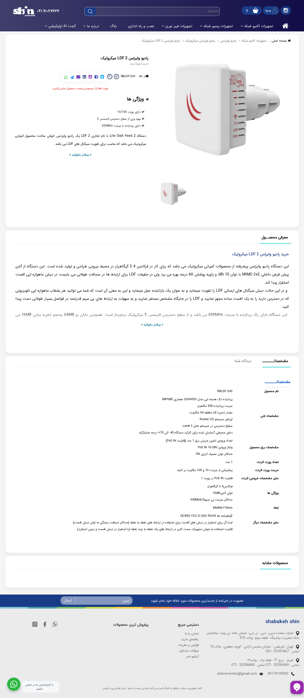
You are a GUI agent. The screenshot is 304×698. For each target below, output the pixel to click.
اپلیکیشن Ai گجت (62, 26)
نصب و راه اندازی (141, 26)
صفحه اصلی (279, 40)
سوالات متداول (189, 650)
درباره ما (93, 26)
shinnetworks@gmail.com (237, 673)
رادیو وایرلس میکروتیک (200, 40)
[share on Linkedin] (84, 77)
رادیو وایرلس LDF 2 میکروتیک (161, 40)
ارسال (68, 600)
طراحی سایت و (141, 688)
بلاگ (113, 26)
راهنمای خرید (190, 639)
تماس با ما (192, 633)
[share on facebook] (96, 77)
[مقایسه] (109, 76)
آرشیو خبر (192, 656)
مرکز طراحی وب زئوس (114, 688)
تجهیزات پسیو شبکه (218, 26)
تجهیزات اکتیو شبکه (258, 26)
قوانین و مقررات (188, 645)
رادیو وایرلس (228, 40)
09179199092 (278, 673)
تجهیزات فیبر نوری (178, 26)
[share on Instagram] (90, 77)
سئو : (129, 688)
